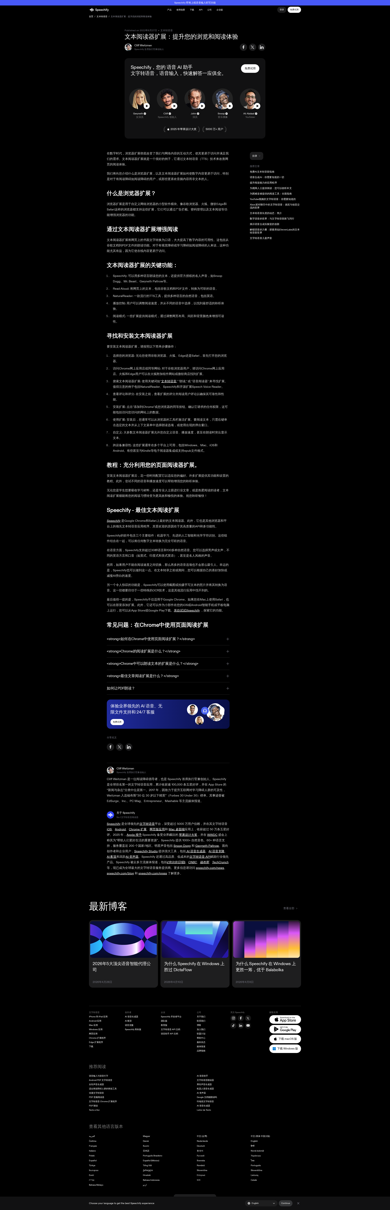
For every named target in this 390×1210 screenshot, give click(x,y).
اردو (145, 1185)
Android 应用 (95, 1021)
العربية (92, 1136)
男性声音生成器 (204, 1084)
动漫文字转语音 (96, 1093)
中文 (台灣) (202, 1136)
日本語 (146, 1151)
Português (256, 1165)
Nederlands (202, 1141)
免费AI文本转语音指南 (262, 171)
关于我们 (201, 1016)
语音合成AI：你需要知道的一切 (267, 177)
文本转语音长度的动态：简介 (266, 213)
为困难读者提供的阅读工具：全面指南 (271, 193)
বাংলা (198, 1180)
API (200, 10)
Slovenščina (256, 1170)
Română (201, 1165)
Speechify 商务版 (133, 1029)
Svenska (201, 1160)
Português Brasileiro (152, 1155)
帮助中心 (201, 1038)
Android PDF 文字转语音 (100, 1080)
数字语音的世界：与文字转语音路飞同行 (272, 218)
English (254, 1141)
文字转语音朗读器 (205, 1080)
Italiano (92, 1151)
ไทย (252, 1160)
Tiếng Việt (147, 1165)
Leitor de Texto (204, 1110)
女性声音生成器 (96, 1084)
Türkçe (92, 1165)
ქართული (148, 1170)
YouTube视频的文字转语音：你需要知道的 (273, 199)
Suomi (146, 1146)
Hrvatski (147, 1175)
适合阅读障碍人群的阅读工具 (103, 1088)
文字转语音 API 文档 (170, 1029)
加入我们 (201, 1029)
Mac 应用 (93, 1025)
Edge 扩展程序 (96, 1042)
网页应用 (93, 1033)
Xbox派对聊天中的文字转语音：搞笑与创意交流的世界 (275, 206)
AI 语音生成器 (131, 1016)
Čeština (92, 1141)
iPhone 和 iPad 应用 (98, 1016)
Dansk (146, 1141)
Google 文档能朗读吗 (207, 1097)
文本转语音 (102, 16)
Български (93, 1170)
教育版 (164, 1025)
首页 (91, 16)
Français (93, 1146)
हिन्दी (252, 1146)
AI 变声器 (201, 1093)
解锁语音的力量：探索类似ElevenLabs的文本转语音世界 (275, 231)
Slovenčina (202, 1170)
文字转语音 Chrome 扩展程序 (103, 1101)
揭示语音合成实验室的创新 (264, 224)
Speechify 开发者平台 (171, 1016)
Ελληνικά (201, 1175)
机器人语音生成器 (205, 1088)
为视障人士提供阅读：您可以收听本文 (271, 188)
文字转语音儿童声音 (261, 238)
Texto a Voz (94, 1110)
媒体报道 (201, 1046)
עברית (91, 1180)
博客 (199, 1025)
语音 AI (174, 67)
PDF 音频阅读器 (96, 1097)
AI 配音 (128, 1021)
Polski (92, 1155)
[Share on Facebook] (243, 47)
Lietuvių (254, 1175)
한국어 (200, 1151)
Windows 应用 (96, 1029)
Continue (285, 1203)
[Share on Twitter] (252, 47)
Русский (200, 1155)
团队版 (164, 1021)
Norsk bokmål (257, 1151)
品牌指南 (201, 1050)
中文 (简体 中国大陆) (260, 1136)
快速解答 (192, 73)
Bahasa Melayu (96, 1185)
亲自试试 (187, 610)
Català (254, 1180)
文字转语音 (143, 73)
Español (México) (151, 1160)
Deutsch (201, 1146)
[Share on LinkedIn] (261, 47)
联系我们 (201, 1021)
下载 (192, 10)
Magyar (146, 1136)
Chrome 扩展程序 (97, 1038)
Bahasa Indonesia (151, 1180)
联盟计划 (201, 1033)
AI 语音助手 (202, 1076)
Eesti (91, 1175)
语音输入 (168, 73)
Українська (256, 1155)
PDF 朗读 (93, 1105)
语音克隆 (129, 1025)
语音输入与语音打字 (98, 1076)
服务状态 (201, 1042)
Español (93, 1160)
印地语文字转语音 (205, 1101)
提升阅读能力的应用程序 (263, 182)
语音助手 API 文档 (169, 1033)
